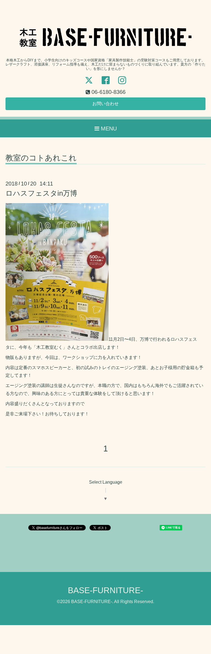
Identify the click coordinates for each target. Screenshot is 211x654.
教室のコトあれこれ (41, 158)
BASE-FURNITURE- (105, 590)
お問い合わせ (105, 103)
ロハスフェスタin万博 (41, 193)
